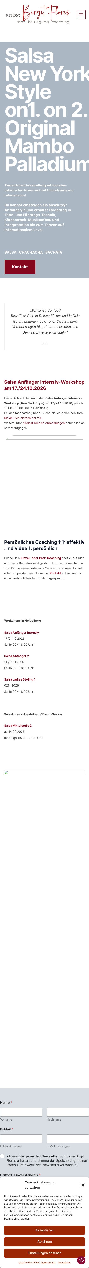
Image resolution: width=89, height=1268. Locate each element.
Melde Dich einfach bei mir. (23, 418)
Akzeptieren (44, 1230)
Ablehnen (44, 1242)
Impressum (64, 1262)
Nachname (54, 1119)
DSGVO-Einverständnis (20, 1175)
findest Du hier (33, 423)
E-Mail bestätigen (58, 1146)
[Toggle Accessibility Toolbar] (81, 1260)
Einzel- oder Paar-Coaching (41, 558)
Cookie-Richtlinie (29, 1262)
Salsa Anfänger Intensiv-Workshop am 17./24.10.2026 (44, 385)
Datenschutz (48, 1262)
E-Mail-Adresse (10, 1146)
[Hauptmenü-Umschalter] (81, 14)
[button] (83, 1185)
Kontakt (20, 266)
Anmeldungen (55, 423)
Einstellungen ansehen (44, 1253)
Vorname (6, 1119)
